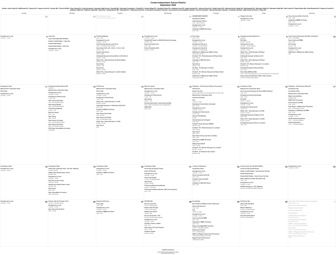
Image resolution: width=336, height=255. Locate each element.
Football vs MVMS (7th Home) (105, 109)
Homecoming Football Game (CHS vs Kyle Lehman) (255, 76)
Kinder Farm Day (197, 91)
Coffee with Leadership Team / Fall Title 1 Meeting (63, 168)
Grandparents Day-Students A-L (250, 36)
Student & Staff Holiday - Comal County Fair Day (255, 171)
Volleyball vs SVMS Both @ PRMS (298, 110)
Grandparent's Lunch (198, 25)
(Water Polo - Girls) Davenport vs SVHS (252, 111)
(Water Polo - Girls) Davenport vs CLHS (108, 101)
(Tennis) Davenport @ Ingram (201, 120)
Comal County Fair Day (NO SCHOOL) (251, 166)
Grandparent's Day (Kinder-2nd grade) (203, 104)
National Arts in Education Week (10, 88)
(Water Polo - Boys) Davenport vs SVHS (252, 119)
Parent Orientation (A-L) (151, 44)
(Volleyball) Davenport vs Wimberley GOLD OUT (110, 105)
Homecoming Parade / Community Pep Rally (157, 103)
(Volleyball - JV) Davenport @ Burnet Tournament (207, 86)
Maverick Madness (246, 207)
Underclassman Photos (199, 21)
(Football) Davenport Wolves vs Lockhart (252, 123)
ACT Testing (292, 44)
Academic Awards (149, 231)
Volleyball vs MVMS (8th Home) (201, 29)
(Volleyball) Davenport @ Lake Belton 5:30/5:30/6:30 (112, 56)
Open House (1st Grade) (55, 120)
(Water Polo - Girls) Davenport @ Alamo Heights (110, 60)
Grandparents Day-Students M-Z (58, 86)
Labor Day (51, 36)
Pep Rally (243, 99)
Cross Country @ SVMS (295, 102)
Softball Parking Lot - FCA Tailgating (251, 186)
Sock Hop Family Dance (247, 215)
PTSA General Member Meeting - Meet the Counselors (160, 189)
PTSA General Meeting (55, 108)
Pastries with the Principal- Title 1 (58, 201)
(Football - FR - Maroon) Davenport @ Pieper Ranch (208, 72)
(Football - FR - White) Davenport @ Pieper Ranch (207, 56)
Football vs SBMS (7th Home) (105, 172)
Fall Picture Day (245, 201)
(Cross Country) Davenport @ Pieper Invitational (303, 36)
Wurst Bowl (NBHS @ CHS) (248, 72)
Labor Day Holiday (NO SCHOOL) (58, 38)
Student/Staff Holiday (54, 43)
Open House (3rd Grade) (103, 117)
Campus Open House (102, 52)
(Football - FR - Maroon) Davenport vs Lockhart (254, 64)
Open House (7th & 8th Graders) (154, 227)
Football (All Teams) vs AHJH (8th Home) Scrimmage (160, 40)
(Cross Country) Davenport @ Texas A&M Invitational (256, 91)
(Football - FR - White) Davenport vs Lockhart (206, 128)
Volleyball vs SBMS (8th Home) (201, 139)
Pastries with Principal (151, 207)
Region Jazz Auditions (295, 96)
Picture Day (195, 36)
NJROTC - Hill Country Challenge (297, 224)
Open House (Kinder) (54, 104)
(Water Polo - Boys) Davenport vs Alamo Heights (111, 72)
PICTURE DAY (148, 201)
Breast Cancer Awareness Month (297, 205)
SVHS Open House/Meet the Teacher (59, 128)
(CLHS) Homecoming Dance (296, 118)
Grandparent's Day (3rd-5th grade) (250, 95)
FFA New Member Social (103, 16)
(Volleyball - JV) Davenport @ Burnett (299, 86)
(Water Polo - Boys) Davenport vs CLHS (108, 121)
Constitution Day (293, 88)
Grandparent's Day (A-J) (199, 44)
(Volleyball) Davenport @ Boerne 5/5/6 (251, 56)
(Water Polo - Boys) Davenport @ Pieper (252, 60)
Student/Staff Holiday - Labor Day (58, 46)
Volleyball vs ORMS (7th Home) (201, 222)
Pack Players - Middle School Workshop (300, 106)
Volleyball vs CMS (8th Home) (201, 60)
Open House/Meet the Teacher (57, 192)
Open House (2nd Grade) (103, 113)
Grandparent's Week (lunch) (56, 96)
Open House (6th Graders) (56, 209)
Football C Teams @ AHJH (200, 179)
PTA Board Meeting (102, 36)
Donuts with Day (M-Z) (247, 204)
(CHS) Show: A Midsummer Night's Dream (205, 52)
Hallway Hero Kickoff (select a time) (59, 172)
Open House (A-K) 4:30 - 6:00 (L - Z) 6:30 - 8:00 (110, 48)
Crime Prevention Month (295, 210)
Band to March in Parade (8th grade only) (252, 178)
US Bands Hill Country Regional (297, 215)
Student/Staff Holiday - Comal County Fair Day (254, 176)
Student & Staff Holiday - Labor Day (59, 41)
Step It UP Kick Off (150, 171)
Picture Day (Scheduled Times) (153, 168)
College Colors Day (246, 16)
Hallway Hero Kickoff (198, 143)
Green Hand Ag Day (150, 177)
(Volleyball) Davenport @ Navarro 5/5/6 (252, 115)
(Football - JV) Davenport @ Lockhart (203, 151)
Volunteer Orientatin (198, 97)
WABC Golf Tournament (295, 100)
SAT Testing (291, 228)
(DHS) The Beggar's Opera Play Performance (205, 234)
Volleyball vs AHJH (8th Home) (201, 183)
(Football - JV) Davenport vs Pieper (203, 68)
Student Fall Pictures (102, 201)
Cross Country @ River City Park (298, 16)
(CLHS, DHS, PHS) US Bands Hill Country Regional (302, 201)
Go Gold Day (196, 201)
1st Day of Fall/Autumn (199, 166)
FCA (193, 100)
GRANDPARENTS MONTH (200, 16)
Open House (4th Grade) (55, 124)
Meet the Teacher (53, 112)
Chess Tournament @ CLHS (200, 175)
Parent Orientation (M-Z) (151, 48)
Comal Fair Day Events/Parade (249, 168)
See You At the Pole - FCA (152, 215)
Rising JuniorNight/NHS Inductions (203, 226)
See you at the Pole (150, 204)
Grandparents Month (198, 18)
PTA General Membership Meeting (154, 185)
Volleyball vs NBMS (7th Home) (297, 20)
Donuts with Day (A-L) (199, 206)
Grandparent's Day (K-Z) (199, 48)
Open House (100, 64)
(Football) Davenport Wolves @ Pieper (252, 68)
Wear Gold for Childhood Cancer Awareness (205, 204)
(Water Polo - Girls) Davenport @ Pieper (252, 52)
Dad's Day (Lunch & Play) (56, 180)
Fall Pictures (100, 86)
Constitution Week (246, 86)
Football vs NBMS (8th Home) (105, 211)
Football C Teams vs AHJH (152, 223)
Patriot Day (4, 91)
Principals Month (293, 213)
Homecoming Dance (294, 122)
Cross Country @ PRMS (295, 40)
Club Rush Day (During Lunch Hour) (107, 44)
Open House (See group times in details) (204, 136)
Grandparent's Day (6, 86)
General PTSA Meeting (199, 116)
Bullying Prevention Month (295, 208)
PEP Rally (243, 40)
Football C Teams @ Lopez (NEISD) (203, 124)
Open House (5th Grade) (55, 100)
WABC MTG (147, 107)
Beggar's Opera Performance (201, 238)
